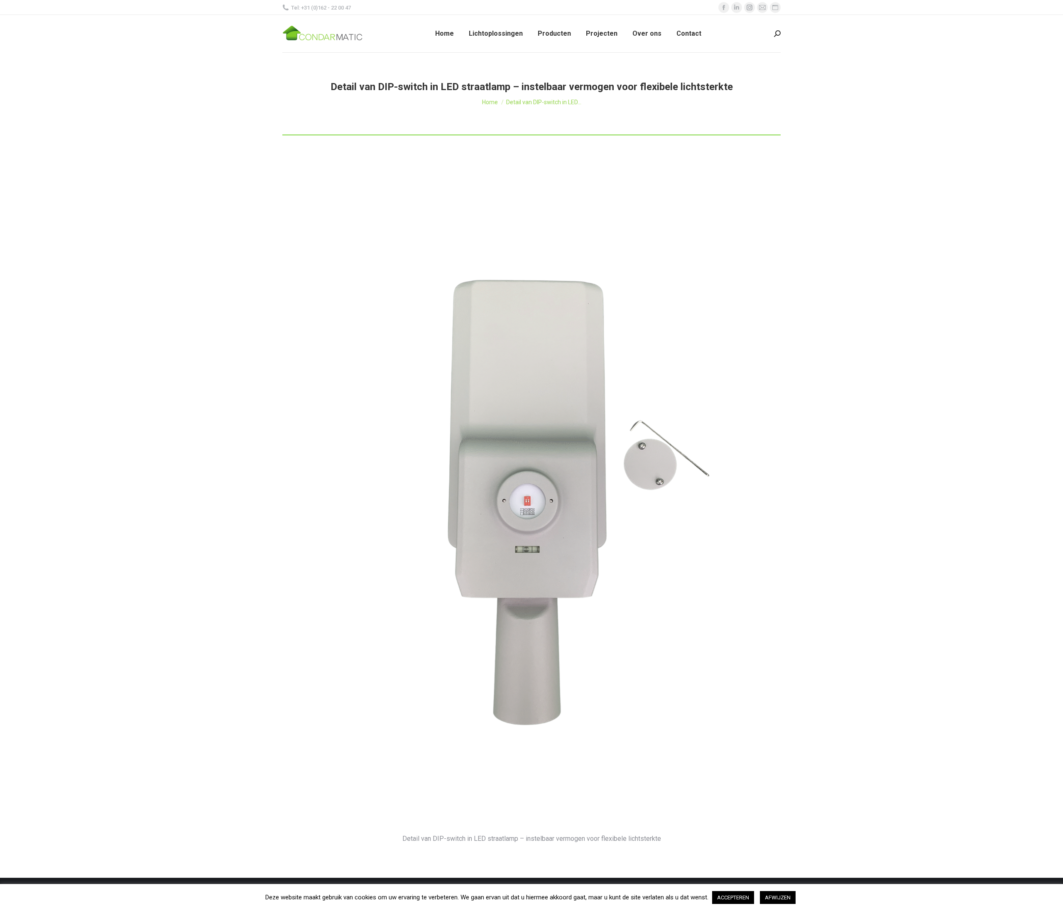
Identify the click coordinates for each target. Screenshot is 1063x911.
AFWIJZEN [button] (778, 897)
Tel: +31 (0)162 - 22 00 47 (321, 8)
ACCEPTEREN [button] (733, 897)
